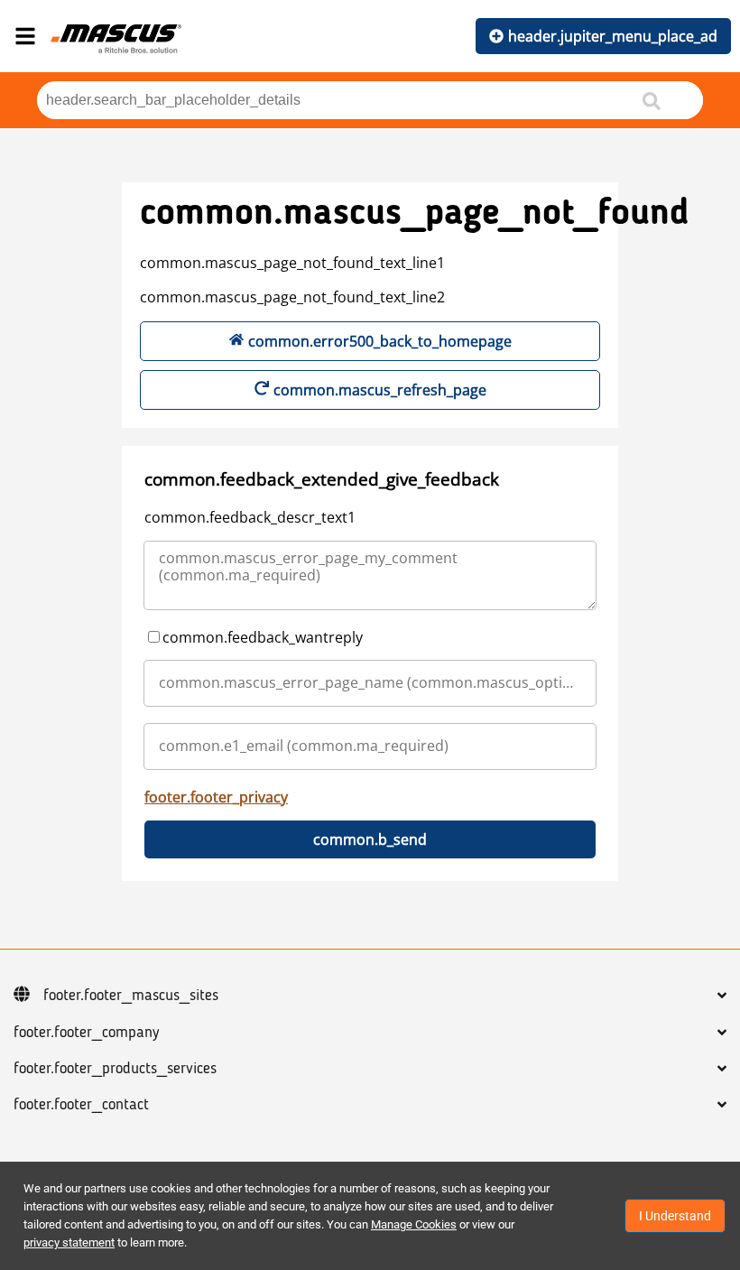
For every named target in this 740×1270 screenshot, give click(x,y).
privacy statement (69, 1242)
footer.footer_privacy (216, 797)
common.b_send (370, 839)
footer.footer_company (86, 1032)
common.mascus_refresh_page (379, 390)
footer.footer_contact (81, 1105)
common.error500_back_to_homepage (380, 341)
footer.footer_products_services (115, 1069)
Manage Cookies (414, 1224)
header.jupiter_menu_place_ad (612, 36)
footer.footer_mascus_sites (130, 995)
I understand (675, 1216)
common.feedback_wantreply (262, 637)
